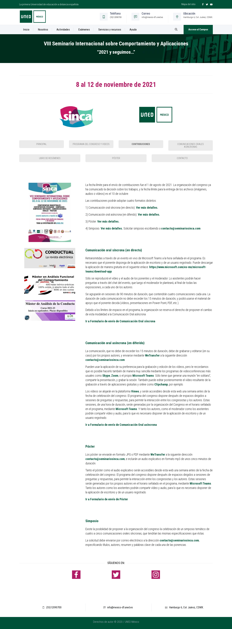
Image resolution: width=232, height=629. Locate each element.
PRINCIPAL (41, 144)
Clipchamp (161, 384)
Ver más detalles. (149, 214)
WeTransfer (152, 355)
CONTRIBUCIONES (141, 144)
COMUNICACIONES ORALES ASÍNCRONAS (190, 145)
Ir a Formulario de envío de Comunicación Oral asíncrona (121, 424)
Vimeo (135, 391)
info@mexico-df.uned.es (120, 607)
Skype (106, 375)
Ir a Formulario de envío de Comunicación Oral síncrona (120, 321)
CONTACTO (182, 158)
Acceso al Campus (198, 29)
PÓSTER (116, 158)
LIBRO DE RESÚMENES (49, 158)
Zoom (114, 375)
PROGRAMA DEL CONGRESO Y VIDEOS (91, 144)
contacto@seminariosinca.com (180, 228)
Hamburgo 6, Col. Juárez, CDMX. (186, 607)
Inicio (26, 29)
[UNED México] (32, 17)
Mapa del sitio (188, 4)
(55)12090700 (53, 607)
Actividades (63, 29)
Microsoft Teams (143, 375)
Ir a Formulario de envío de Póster (106, 499)
